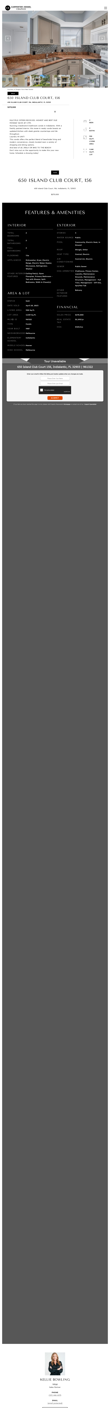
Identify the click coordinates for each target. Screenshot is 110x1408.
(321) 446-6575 (55, 1395)
